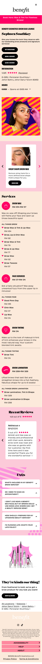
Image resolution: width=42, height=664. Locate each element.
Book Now (15, 183)
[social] (19, 625)
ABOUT (21, 650)
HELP (21, 646)
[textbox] (20, 483)
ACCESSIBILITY (21, 642)
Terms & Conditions (29, 658)
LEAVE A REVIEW (10, 62)
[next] (39, 166)
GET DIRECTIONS (10, 49)
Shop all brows (10, 595)
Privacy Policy (10, 658)
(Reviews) (23, 72)
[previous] (3, 166)
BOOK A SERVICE (10, 56)
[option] (21, 166)
